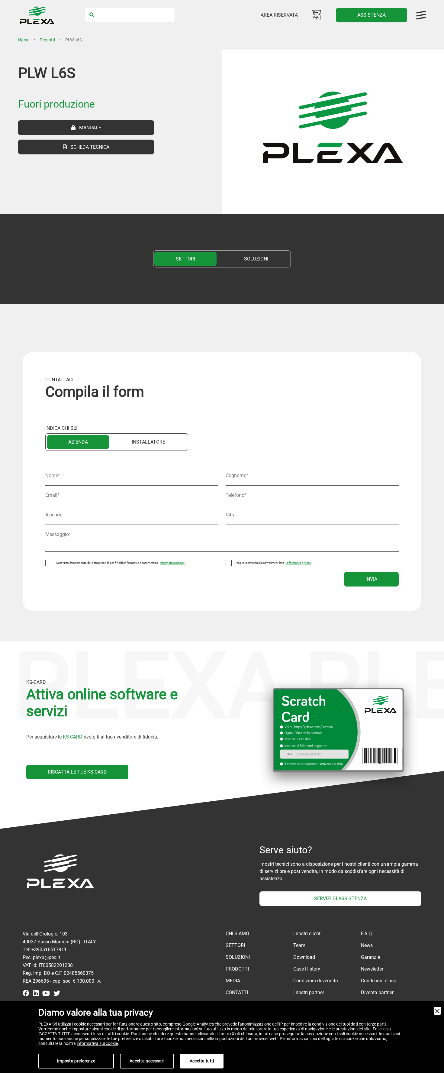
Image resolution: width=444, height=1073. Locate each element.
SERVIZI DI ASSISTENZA (340, 898)
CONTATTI (237, 992)
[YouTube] (46, 994)
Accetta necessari (147, 1060)
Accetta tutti (202, 1060)
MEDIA (233, 981)
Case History (306, 969)
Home (23, 39)
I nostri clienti (307, 933)
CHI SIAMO (237, 933)
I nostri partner (308, 992)
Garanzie (370, 957)
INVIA (371, 579)
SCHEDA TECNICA (88, 147)
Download (304, 957)
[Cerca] (92, 15)
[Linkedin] (36, 994)
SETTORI (185, 259)
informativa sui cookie (97, 1043)
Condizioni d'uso (378, 981)
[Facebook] (26, 994)
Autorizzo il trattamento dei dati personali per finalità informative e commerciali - (120, 562)
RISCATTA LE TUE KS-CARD (77, 772)
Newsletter (372, 969)
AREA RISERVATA (279, 15)
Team (299, 945)
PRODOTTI (237, 969)
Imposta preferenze (76, 1060)
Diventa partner (377, 992)
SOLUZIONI (256, 259)
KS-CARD (72, 737)
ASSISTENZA (371, 15)
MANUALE (88, 128)
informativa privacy (172, 562)
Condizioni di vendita (315, 981)
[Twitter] (56, 994)
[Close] (437, 1011)
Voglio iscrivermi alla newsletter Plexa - (273, 562)
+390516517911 (49, 949)
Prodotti (47, 39)
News (367, 945)
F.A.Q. (367, 933)
